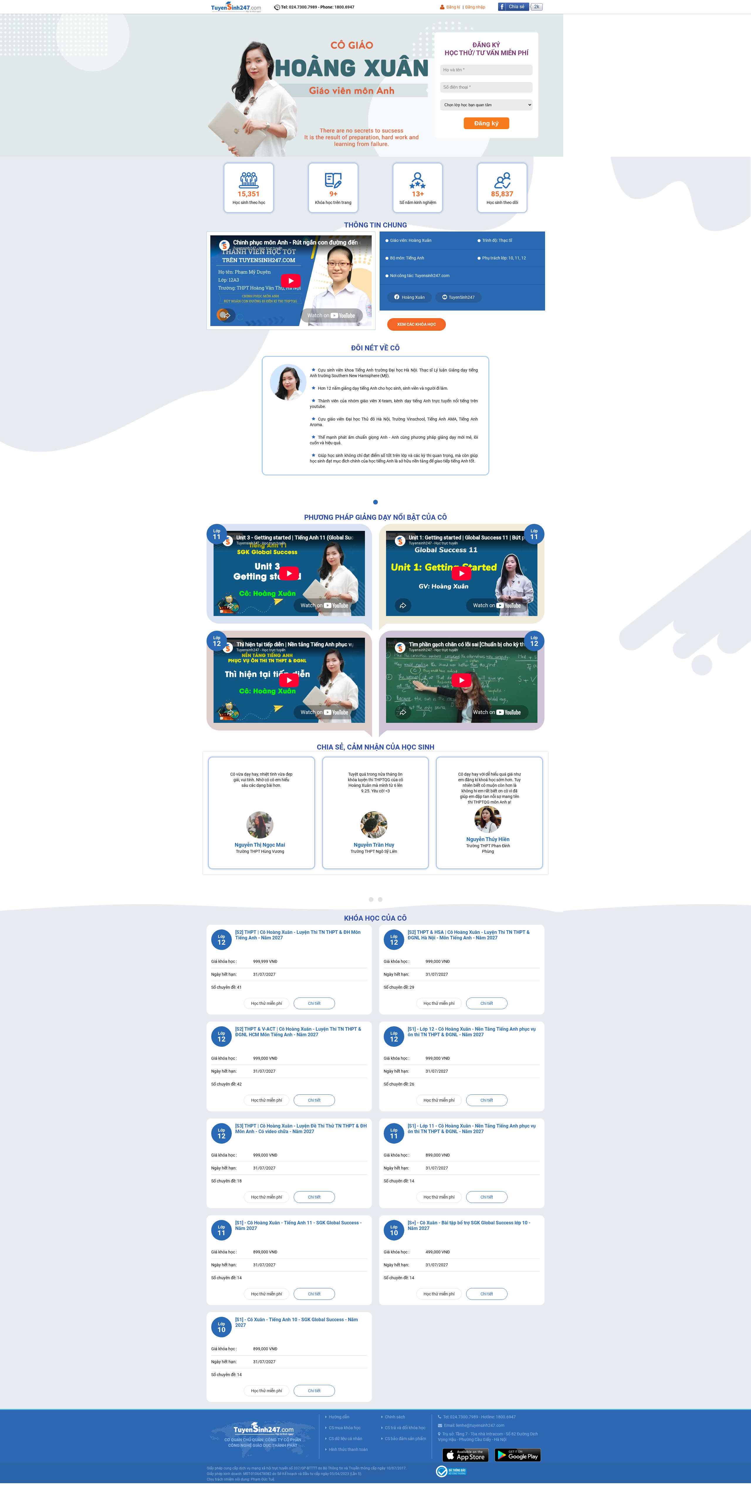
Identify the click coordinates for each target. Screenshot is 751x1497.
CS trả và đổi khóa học (405, 1427)
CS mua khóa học (345, 1427)
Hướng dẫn (339, 1417)
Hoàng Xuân (413, 297)
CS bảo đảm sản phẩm (405, 1438)
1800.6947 (344, 7)
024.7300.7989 (303, 7)
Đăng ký (486, 123)
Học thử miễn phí (266, 1003)
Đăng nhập (475, 7)
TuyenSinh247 (462, 297)
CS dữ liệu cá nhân (345, 1438)
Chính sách (395, 1417)
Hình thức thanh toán (348, 1449)
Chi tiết (314, 1003)
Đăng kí (453, 7)
